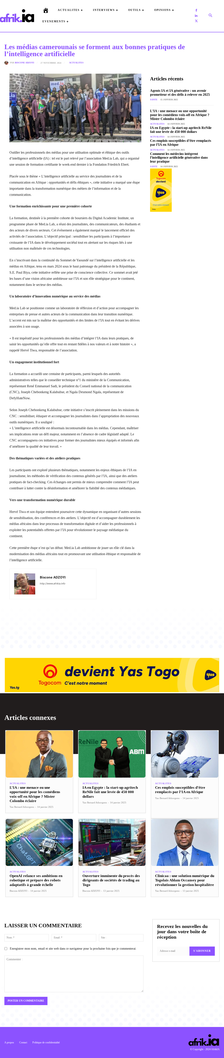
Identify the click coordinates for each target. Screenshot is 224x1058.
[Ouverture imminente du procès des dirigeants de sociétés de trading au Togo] (112, 842)
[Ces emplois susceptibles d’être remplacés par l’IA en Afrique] (184, 754)
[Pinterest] (63, 614)
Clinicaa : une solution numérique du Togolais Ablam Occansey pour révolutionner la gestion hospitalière (184, 880)
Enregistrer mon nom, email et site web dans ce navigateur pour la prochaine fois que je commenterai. (73, 948)
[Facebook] (196, 10)
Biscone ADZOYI (24, 63)
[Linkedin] (196, 15)
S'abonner (202, 950)
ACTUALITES (76, 63)
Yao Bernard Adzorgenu (22, 807)
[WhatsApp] (73, 614)
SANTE (154, 99)
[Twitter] (196, 21)
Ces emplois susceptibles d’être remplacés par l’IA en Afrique (180, 789)
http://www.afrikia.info (52, 583)
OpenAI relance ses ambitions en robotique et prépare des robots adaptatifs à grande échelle (36, 880)
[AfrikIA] (16, 15)
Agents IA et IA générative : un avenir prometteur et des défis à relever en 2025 (180, 92)
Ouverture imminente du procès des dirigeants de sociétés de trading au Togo (111, 880)
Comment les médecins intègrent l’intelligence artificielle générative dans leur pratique (179, 157)
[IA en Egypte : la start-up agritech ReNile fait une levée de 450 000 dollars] (112, 754)
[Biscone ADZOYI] (7, 63)
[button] (210, 15)
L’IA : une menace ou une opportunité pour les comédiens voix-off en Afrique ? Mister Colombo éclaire (179, 114)
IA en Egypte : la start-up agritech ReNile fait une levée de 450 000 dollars (181, 130)
